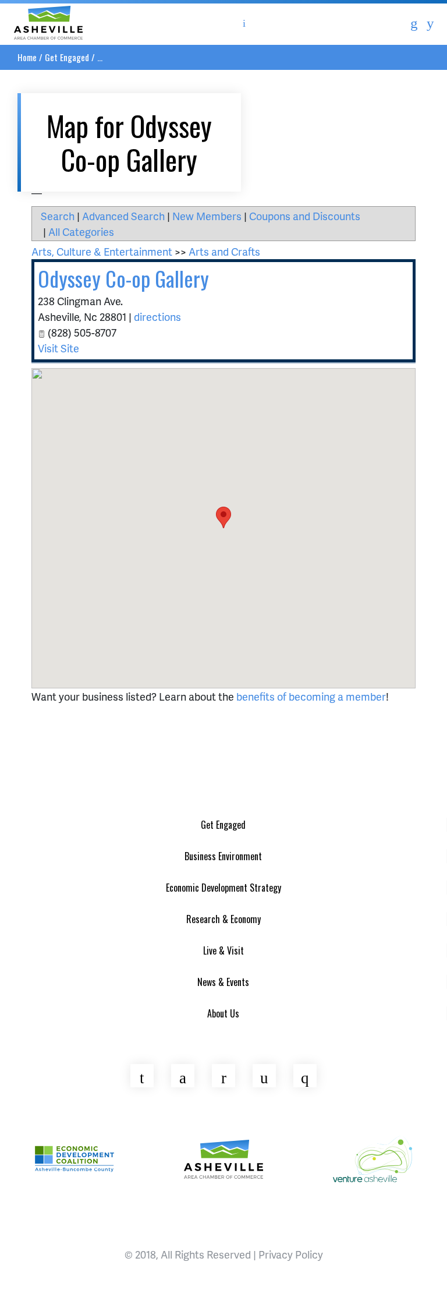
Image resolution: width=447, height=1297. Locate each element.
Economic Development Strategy (223, 888)
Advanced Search (123, 215)
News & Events (223, 982)
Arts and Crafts (224, 251)
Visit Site (58, 348)
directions (157, 316)
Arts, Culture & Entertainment (101, 251)
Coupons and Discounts (304, 215)
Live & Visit (223, 950)
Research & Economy (223, 919)
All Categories (81, 231)
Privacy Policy (290, 1254)
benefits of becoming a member (311, 696)
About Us (223, 1013)
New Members (207, 215)
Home (27, 57)
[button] (223, 517)
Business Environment (223, 856)
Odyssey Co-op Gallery (123, 278)
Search (57, 215)
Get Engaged (67, 57)
